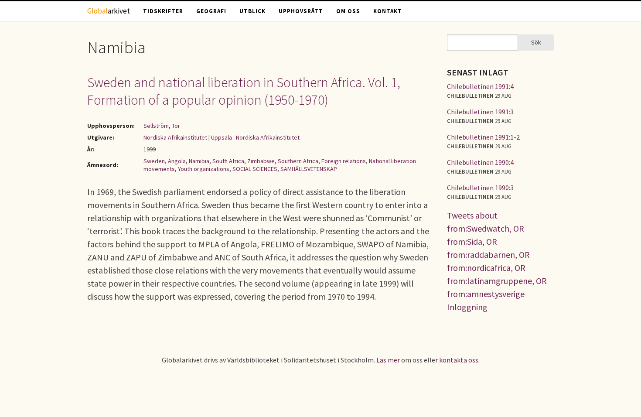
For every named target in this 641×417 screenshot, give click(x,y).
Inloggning (467, 306)
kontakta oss (458, 359)
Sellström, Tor (161, 126)
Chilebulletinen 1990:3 (480, 187)
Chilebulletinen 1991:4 (480, 86)
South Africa (228, 161)
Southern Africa (298, 161)
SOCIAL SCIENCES (254, 169)
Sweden (154, 161)
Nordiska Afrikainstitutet (175, 137)
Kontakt (387, 11)
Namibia (199, 161)
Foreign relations (343, 161)
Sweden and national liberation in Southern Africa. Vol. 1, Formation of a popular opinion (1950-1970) (243, 91)
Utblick (252, 11)
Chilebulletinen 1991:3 (480, 111)
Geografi (211, 11)
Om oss (348, 11)
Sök (536, 42)
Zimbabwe (261, 161)
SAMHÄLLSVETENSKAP (308, 169)
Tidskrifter (163, 11)
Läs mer (388, 359)
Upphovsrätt (301, 11)
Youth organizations (203, 169)
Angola (177, 161)
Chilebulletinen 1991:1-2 (483, 137)
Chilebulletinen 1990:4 (480, 162)
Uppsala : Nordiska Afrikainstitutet (255, 137)
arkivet (108, 11)
